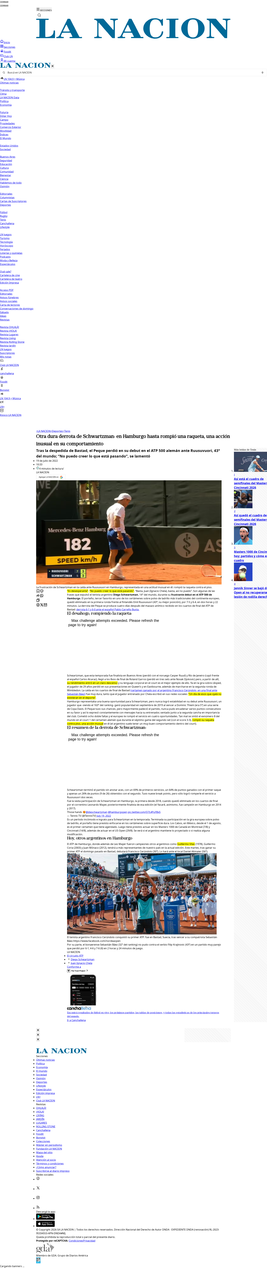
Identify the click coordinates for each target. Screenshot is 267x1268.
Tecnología (6, 242)
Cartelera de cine (10, 275)
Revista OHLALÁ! (9, 327)
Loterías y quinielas (11, 253)
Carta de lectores (10, 305)
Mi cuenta (9, 61)
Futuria (4, 112)
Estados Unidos (9, 145)
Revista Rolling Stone (12, 342)
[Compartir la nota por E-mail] (45, 605)
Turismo (5, 238)
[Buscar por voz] (262, 72)
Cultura (4, 168)
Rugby (3, 216)
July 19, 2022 (104, 815)
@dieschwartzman (96, 812)
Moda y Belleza (8, 260)
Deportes (57, 431)
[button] (133, 240)
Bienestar (5, 175)
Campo (4, 119)
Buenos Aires (7, 156)
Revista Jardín (8, 345)
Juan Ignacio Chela (81, 963)
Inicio (7, 42)
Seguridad (6, 160)
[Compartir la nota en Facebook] (38, 605)
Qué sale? (5, 271)
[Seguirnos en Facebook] (38, 1179)
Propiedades (7, 123)
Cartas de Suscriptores (13, 201)
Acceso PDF (6, 290)
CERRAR (4, 2)
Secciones (9, 47)
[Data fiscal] (38, 1262)
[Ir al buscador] (39, 15)
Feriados (5, 249)
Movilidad (5, 131)
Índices (4, 134)
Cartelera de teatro (11, 279)
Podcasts (5, 256)
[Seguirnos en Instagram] (38, 1198)
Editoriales (6, 193)
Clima (3, 94)
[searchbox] (132, 72)
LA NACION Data (9, 97)
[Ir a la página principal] (133, 37)
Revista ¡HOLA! (8, 331)
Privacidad (89, 1240)
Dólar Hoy (6, 116)
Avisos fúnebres (9, 297)
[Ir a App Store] (45, 1226)
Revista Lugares (9, 334)
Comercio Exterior (10, 127)
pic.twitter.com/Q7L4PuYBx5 (144, 812)
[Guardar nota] (38, 591)
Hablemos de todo (11, 182)
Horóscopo (6, 245)
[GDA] (45, 1251)
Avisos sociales (8, 301)
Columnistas (7, 197)
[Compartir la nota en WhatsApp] (42, 596)
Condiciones (76, 1240)
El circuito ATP (75, 955)
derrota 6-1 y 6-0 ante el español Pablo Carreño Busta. (107, 609)
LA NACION (43, 431)
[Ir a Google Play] (45, 1218)
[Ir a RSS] (38, 1208)
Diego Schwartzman (82, 959)
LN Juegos (6, 234)
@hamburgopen (117, 812)
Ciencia (4, 179)
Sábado (4, 312)
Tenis (3, 219)
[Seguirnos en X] (38, 1189)
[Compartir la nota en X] (42, 605)
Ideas (3, 316)
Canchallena (7, 223)
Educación (6, 164)
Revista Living (8, 338)
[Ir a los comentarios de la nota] (42, 591)
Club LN (8, 56)
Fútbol (3, 212)
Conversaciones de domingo (16, 308)
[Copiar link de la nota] (38, 600)
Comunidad (7, 171)
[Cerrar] (52, 66)
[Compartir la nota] (38, 596)
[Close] (38, 1030)
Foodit (7, 51)
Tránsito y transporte (12, 90)
